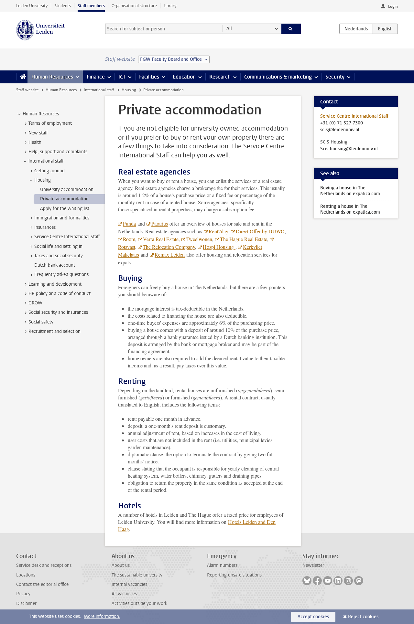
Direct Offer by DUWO (260, 231)
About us (121, 565)
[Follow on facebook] (317, 580)
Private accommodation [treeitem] (64, 199)
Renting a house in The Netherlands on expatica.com (350, 209)
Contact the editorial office (42, 584)
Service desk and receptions (43, 565)
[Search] (291, 29)
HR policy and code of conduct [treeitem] (59, 294)
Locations (25, 575)
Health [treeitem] (34, 142)
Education (184, 76)
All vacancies (124, 594)
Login (393, 6)
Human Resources (52, 76)
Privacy (23, 594)
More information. (102, 616)
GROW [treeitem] (35, 303)
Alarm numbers (222, 565)
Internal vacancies (129, 584)
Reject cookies (363, 617)
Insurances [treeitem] (45, 227)
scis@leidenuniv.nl (339, 130)
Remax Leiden (170, 254)
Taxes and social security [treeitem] (58, 256)
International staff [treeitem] (46, 161)
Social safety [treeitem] (40, 322)
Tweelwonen (199, 239)
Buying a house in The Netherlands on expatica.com (350, 191)
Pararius (159, 223)
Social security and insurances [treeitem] (58, 312)
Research (220, 76)
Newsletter (313, 565)
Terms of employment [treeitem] (50, 123)
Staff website (27, 89)
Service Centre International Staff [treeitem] (67, 237)
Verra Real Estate (161, 239)
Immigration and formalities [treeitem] (61, 218)
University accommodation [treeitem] (66, 189)
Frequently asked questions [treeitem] (61, 274)
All (229, 29)
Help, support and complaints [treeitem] (57, 152)
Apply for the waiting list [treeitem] (64, 209)
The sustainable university (137, 575)
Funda (129, 223)
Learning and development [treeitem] (55, 284)
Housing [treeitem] (42, 180)
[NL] (356, 29)
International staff (99, 89)
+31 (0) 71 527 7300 (341, 123)
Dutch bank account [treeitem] (54, 265)
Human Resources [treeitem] (41, 114)
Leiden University (32, 5)
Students (62, 5)
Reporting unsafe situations (234, 575)
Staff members (91, 5)
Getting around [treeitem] (49, 171)
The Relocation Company (169, 246)
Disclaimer (26, 603)
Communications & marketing (278, 76)
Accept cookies (313, 617)
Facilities (149, 76)
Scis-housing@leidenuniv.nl (349, 149)
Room (129, 239)
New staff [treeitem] (38, 133)
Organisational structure (134, 5)
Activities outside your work (139, 603)
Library (170, 5)
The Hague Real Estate (243, 239)
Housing (129, 89)
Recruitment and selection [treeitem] (54, 331)
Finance (96, 76)
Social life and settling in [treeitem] (58, 246)
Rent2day (218, 231)
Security (334, 76)
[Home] (21, 76)
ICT (121, 76)
